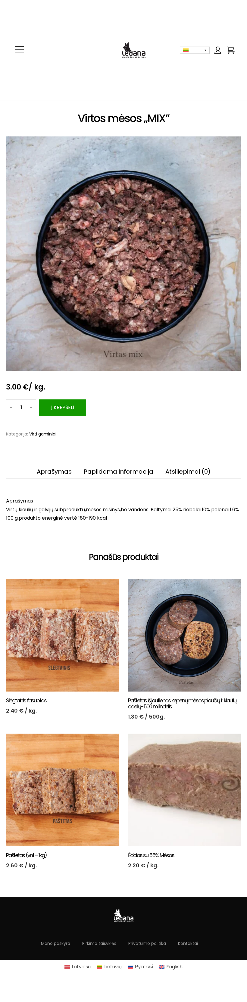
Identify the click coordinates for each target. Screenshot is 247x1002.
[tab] (19, 500)
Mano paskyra (55, 943)
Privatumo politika (147, 943)
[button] (19, 50)
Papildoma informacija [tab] (118, 471)
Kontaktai (188, 943)
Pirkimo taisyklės (99, 943)
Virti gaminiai (42, 434)
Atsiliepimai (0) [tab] (188, 471)
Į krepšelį (62, 407)
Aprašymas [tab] (54, 471)
